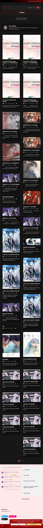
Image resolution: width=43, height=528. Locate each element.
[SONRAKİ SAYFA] (24, 461)
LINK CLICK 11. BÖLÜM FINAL (30, 381)
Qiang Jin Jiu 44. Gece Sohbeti (31, 228)
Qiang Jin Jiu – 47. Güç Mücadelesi (11, 184)
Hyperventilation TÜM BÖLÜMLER (15, 467)
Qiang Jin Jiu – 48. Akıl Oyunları (30, 180)
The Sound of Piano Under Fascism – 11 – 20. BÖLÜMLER (30, 100)
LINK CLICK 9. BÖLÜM (29, 404)
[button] (38, 8)
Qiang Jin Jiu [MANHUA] (29, 247)
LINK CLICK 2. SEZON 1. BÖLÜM (31, 320)
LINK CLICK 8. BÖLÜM (8, 404)
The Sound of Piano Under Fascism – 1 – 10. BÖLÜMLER (30, 62)
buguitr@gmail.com (5, 511)
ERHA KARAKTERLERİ (8, 197)
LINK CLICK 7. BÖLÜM (29, 426)
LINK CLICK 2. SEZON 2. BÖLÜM (11, 291)
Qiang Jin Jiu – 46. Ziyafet (29, 206)
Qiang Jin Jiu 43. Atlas (8, 313)
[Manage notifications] (2, 526)
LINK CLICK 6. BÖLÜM (8, 427)
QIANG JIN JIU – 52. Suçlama (10, 131)
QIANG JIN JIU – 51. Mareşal (30, 125)
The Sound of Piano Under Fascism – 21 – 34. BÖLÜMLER (10, 62)
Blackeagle (6, 472)
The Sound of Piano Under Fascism (9, 100)
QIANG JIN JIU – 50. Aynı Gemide (31, 150)
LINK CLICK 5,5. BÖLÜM (29, 449)
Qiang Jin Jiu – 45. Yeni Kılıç (9, 218)
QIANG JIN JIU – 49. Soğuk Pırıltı (11, 163)
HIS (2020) (5, 359)
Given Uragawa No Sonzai (29, 359)
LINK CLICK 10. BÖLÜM (9, 382)
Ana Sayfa (18, 18)
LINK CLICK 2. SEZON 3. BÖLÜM (11, 254)
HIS (3, 326)
